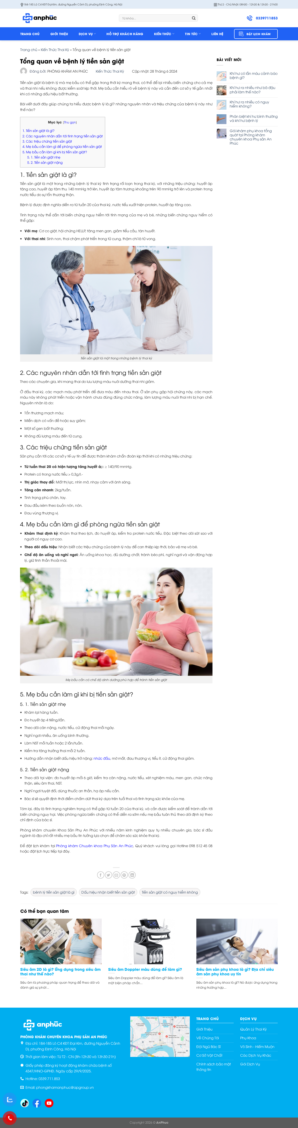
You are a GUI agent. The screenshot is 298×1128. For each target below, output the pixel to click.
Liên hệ (217, 33)
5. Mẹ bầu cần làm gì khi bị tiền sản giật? (54, 152)
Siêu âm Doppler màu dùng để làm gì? (145, 969)
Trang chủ (30, 33)
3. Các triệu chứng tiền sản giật (47, 141)
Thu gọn (70, 122)
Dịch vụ (86, 33)
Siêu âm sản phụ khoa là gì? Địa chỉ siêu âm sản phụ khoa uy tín (235, 971)
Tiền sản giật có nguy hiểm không (170, 892)
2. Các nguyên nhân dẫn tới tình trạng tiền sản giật (62, 136)
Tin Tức (191, 33)
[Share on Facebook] (100, 875)
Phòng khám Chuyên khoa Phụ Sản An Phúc (94, 845)
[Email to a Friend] (116, 875)
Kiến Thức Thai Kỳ (55, 49)
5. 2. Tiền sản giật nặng (45, 162)
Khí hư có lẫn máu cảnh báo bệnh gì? (253, 75)
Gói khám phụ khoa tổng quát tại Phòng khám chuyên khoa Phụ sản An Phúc (251, 137)
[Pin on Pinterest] (124, 875)
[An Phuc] (42, 18)
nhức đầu (102, 758)
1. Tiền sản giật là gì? (38, 130)
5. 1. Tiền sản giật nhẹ (43, 157)
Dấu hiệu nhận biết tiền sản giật (108, 892)
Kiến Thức (162, 33)
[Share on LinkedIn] (132, 875)
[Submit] (193, 18)
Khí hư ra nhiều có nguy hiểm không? (249, 104)
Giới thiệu (59, 33)
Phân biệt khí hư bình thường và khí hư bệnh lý (254, 118)
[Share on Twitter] (108, 875)
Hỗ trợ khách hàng (124, 33)
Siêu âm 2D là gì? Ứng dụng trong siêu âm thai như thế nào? (60, 971)
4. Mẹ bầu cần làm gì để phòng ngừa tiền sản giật (62, 146)
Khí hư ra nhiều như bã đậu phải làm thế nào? (252, 89)
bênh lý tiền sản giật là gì (53, 892)
